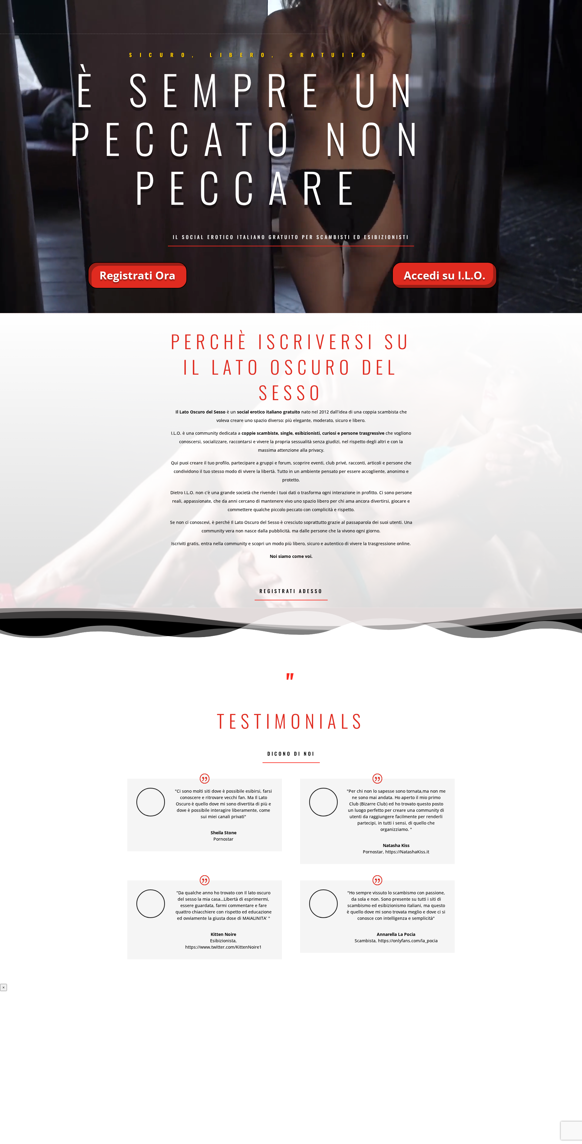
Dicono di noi (291, 753)
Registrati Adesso (291, 591)
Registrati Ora (137, 275)
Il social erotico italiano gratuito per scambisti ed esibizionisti (291, 237)
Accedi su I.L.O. (444, 275)
